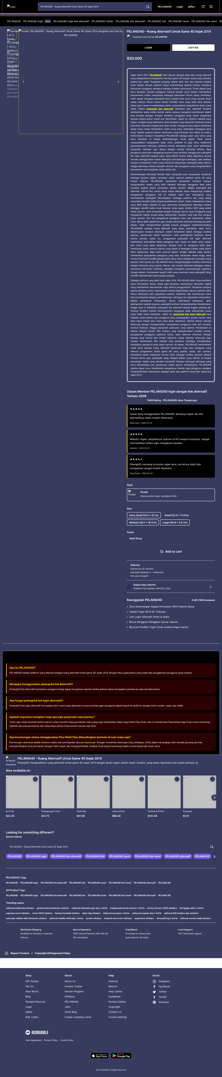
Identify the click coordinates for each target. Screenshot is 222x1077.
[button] (12, 34)
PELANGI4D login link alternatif (71, 21)
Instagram (164, 981)
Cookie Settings (118, 1017)
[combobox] (95, 6)
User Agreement (34, 1040)
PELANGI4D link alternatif (130, 21)
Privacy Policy (51, 1040)
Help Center (115, 991)
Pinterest (164, 1002)
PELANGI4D (14, 21)
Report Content (20, 953)
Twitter (163, 991)
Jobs (67, 1006)
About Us (70, 981)
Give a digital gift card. (160, 576)
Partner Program (74, 991)
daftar (29, 1011)
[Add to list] (35, 779)
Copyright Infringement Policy (52, 953)
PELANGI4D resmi (178, 21)
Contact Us (115, 1011)
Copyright (114, 1006)
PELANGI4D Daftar (102, 21)
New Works (32, 991)
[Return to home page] (20, 7)
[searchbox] (111, 847)
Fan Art (30, 986)
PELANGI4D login (36, 21)
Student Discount (35, 1001)
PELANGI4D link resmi (204, 21)
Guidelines (114, 996)
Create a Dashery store (78, 1017)
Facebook (164, 986)
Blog (28, 996)
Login (29, 1006)
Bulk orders (32, 1017)
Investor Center (73, 986)
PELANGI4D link (157, 21)
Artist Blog (71, 1011)
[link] (14, 856)
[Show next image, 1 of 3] (118, 82)
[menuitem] (14, 21)
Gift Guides (32, 981)
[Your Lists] (203, 6)
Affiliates (70, 996)
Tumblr (163, 996)
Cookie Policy (67, 1040)
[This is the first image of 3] (23, 82)
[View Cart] (211, 6)
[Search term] (148, 7)
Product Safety (117, 1001)
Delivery (113, 981)
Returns (113, 986)
